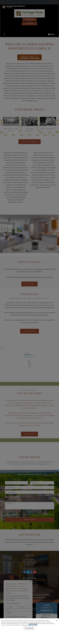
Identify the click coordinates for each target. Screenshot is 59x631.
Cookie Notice (33, 625)
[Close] (56, 620)
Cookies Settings (29, 628)
